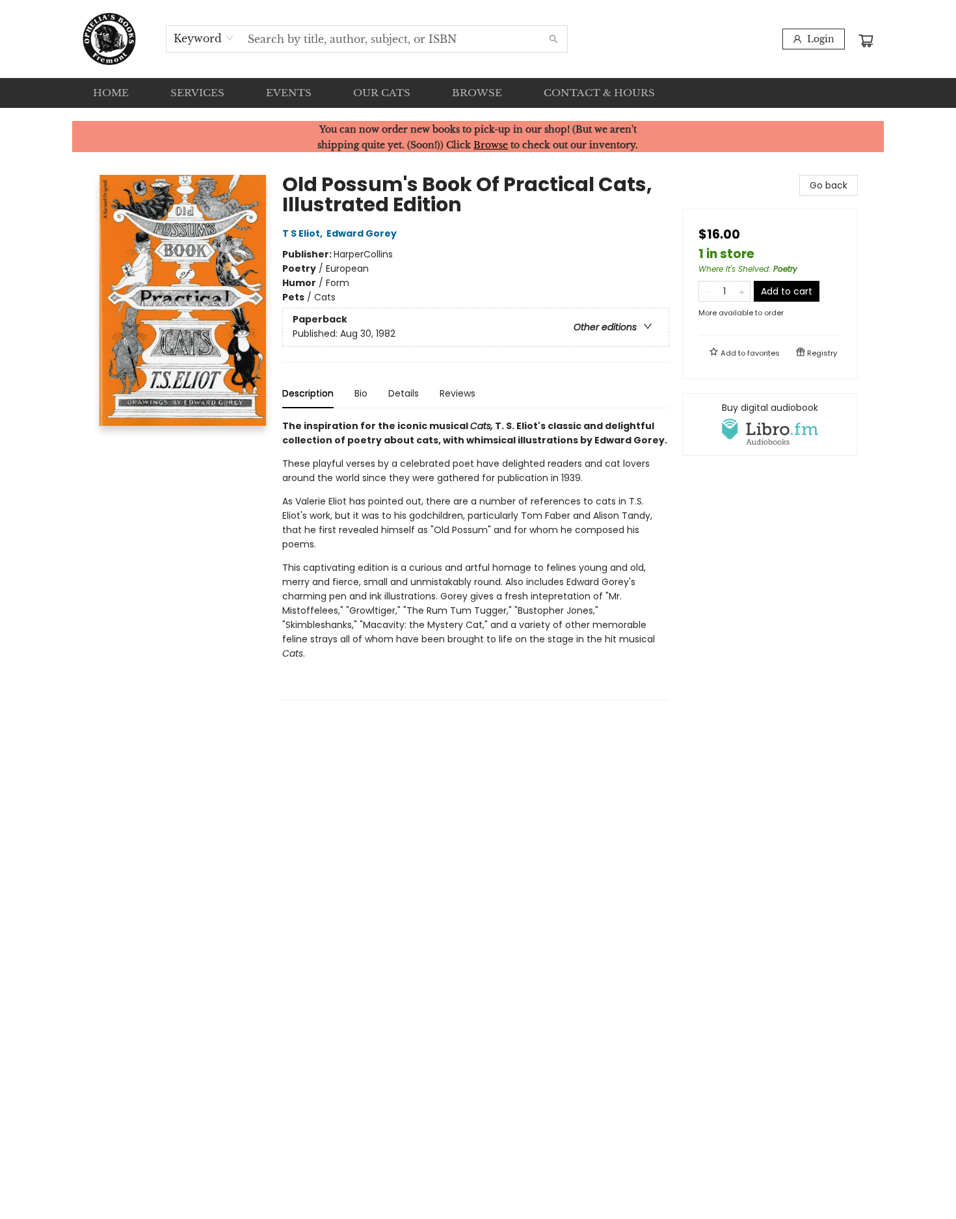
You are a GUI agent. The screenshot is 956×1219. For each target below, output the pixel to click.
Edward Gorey (361, 233)
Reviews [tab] (457, 393)
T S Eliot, (303, 233)
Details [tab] (403, 393)
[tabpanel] (475, 559)
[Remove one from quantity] (707, 291)
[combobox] (203, 38)
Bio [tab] (360, 393)
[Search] (553, 39)
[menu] (478, 93)
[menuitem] (111, 93)
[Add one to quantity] (742, 291)
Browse (490, 145)
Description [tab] (308, 393)
